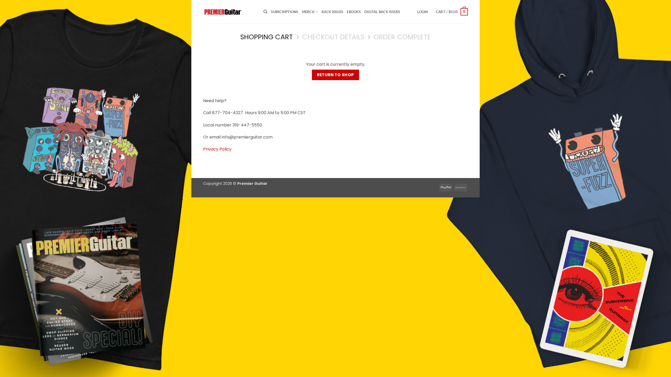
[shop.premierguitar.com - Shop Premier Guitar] (229, 12)
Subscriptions (284, 12)
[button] (422, 11)
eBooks (354, 12)
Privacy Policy (217, 149)
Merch (308, 12)
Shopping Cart (266, 37)
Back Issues (332, 12)
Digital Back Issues (382, 12)
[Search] (265, 12)
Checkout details (333, 37)
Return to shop (335, 74)
